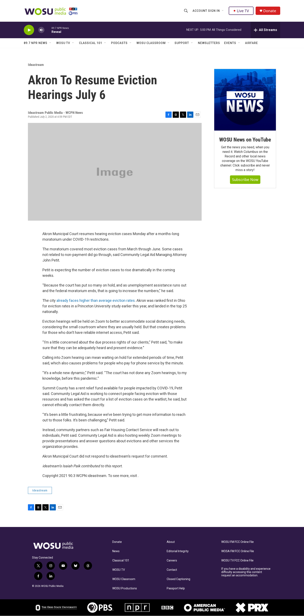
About (171, 541)
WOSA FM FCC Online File (237, 551)
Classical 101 (90, 43)
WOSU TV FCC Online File (237, 560)
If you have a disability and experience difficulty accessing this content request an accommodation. (245, 572)
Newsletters (209, 43)
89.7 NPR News (35, 43)
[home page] (51, 11)
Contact (172, 569)
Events (230, 43)
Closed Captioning (178, 579)
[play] (29, 30)
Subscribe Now (245, 179)
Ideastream (36, 65)
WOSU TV (63, 43)
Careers (172, 560)
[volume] (41, 30)
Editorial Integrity (178, 551)
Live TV (243, 10)
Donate (269, 11)
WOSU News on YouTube (245, 140)
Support (182, 43)
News (116, 551)
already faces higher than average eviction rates (95, 300)
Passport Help (176, 588)
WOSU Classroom (151, 43)
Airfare (251, 43)
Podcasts (119, 43)
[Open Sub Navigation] (223, 10)
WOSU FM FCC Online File (237, 541)
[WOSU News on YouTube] (245, 100)
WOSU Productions (124, 588)
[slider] (48, 30)
